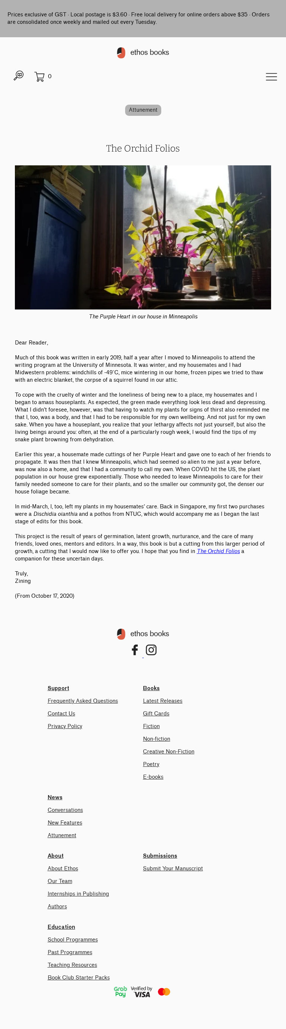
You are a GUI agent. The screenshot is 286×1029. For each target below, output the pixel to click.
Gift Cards (156, 714)
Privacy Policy (65, 726)
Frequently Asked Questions (83, 701)
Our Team (60, 881)
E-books (153, 777)
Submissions (160, 856)
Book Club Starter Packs (79, 978)
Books (151, 688)
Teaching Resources (72, 965)
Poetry (151, 764)
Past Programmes (70, 952)
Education (61, 927)
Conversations (65, 810)
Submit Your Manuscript (173, 869)
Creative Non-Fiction (168, 752)
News (55, 797)
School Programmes (73, 940)
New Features (65, 823)
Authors (57, 906)
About (56, 856)
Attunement (143, 110)
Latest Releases (162, 701)
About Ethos (63, 869)
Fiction (151, 726)
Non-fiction (156, 739)
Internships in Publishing (78, 894)
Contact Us (61, 714)
